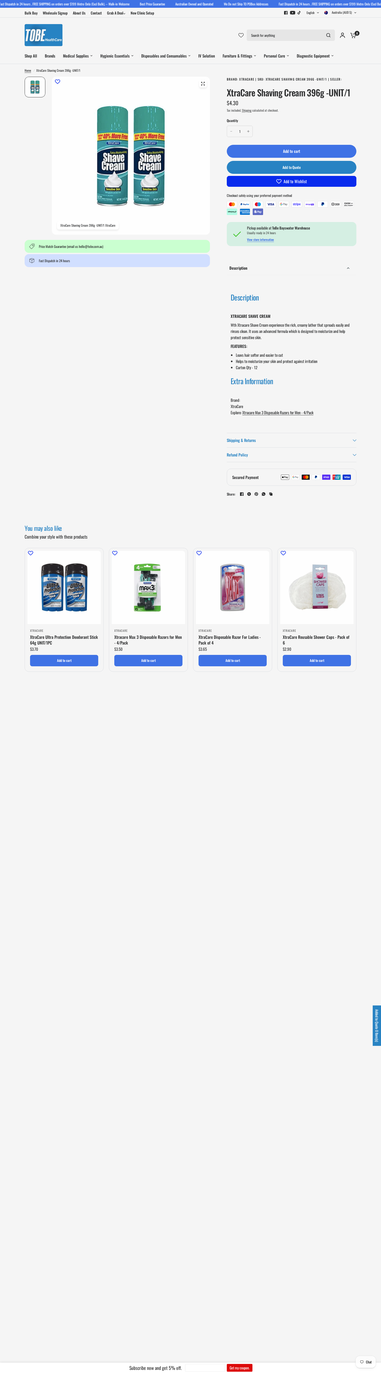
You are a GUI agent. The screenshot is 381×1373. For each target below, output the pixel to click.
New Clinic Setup (142, 13)
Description (238, 268)
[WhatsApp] (263, 494)
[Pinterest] (256, 494)
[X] (249, 494)
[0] (352, 35)
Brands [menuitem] (50, 56)
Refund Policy (237, 454)
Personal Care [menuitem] (274, 56)
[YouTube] (292, 12)
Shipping (246, 110)
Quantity (232, 120)
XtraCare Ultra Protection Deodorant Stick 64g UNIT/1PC (64, 640)
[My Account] (342, 35)
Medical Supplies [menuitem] (76, 56)
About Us (79, 13)
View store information (260, 239)
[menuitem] (32, 13)
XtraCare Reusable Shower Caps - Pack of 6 (316, 640)
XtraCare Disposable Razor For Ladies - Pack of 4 (230, 640)
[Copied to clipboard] (271, 494)
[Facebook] (286, 12)
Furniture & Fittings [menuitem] (237, 56)
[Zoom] (203, 84)
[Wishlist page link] (241, 35)
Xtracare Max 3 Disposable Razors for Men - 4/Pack (277, 412)
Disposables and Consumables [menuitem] (164, 56)
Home (28, 70)
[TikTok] (299, 12)
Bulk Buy (31, 13)
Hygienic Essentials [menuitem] (115, 56)
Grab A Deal (115, 13)
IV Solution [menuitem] (206, 56)
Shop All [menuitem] (31, 56)
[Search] (328, 35)
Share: (231, 494)
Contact (96, 13)
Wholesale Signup (55, 13)
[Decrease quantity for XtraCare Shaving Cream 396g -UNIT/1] (231, 131)
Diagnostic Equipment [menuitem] (313, 56)
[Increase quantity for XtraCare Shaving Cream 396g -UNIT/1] (248, 131)
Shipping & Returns (241, 440)
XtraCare (36, 630)
